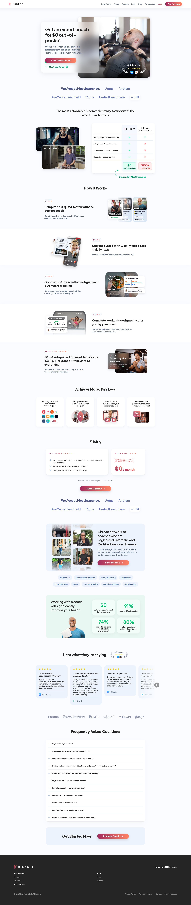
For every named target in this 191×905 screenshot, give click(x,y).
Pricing (116, 4)
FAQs (133, 4)
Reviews (125, 4)
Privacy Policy (130, 894)
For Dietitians (150, 4)
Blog (140, 4)
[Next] (156, 685)
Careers (100, 880)
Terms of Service (145, 894)
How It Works (106, 4)
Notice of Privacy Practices (166, 894)
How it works (19, 873)
